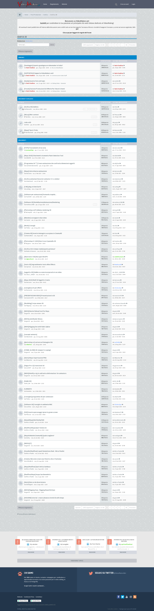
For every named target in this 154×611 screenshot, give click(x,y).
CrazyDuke (117, 428)
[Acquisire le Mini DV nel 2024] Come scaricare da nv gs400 (32, 540)
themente (29, 290)
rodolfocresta (119, 257)
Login (133, 4)
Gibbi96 (28, 158)
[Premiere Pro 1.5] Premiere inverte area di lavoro (62, 540)
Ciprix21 (28, 267)
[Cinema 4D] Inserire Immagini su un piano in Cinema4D (43, 233)
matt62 (116, 81)
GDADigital (29, 484)
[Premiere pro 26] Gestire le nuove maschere (124, 540)
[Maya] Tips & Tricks (31, 130)
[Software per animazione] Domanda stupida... (40, 194)
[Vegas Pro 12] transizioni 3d (34, 366)
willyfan (116, 163)
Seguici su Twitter (110, 572)
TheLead (117, 115)
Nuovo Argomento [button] (26, 51)
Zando (28, 220)
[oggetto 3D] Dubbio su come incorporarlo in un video (43, 272)
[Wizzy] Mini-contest (31, 115)
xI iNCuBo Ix (29, 461)
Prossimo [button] (132, 45)
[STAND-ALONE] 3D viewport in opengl (37, 350)
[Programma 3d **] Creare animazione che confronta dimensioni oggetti (49, 163)
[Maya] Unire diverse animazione (35, 171)
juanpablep (30, 150)
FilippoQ (28, 306)
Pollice (28, 228)
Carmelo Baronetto (32, 166)
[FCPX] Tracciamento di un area (35, 148)
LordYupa (117, 249)
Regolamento (54, 4)
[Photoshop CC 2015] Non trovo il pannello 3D (40, 241)
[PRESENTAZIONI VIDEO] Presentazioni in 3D (39, 296)
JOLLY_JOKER (30, 274)
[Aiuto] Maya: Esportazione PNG (35, 358)
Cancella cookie (112, 609)
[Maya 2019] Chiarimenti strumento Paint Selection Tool (43, 156)
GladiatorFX (118, 412)
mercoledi (117, 148)
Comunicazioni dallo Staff (59, 75)
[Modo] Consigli (29, 226)
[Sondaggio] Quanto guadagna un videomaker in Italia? (43, 65)
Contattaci (39, 597)
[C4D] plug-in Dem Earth (32, 187)
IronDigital (117, 436)
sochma (28, 407)
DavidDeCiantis (119, 420)
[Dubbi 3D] (27, 381)
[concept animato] (30, 334)
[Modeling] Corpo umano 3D (34, 303)
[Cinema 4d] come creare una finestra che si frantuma (42, 459)
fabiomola (29, 337)
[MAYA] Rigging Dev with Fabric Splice (37, 327)
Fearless (117, 241)
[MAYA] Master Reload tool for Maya (36, 311)
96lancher (29, 360)
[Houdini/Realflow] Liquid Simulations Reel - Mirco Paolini (44, 451)
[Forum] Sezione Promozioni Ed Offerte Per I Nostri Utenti (44, 89)
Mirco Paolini (30, 422)
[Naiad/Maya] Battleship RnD (34, 420)
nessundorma (118, 334)
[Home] (19, 15)
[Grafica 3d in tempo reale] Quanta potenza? (39, 249)
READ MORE (31, 552)
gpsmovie (117, 366)
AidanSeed (29, 181)
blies (29, 117)
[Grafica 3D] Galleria (31, 107)
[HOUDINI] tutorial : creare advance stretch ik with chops (44, 498)
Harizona (29, 173)
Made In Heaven (31, 251)
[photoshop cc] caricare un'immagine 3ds (38, 342)
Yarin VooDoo (30, 68)
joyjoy (116, 122)
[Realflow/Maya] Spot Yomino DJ (35, 428)
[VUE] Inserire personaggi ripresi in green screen (41, 412)
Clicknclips (118, 288)
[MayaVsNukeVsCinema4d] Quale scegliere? (39, 436)
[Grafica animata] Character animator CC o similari (42, 179)
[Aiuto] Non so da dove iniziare (35, 482)
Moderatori (29, 41)
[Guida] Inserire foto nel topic (34, 81)
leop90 (30, 212)
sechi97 (28, 368)
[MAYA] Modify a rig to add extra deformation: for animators (45, 373)
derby (28, 438)
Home (45, 4)
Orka (115, 107)
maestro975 (30, 298)
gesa (29, 243)
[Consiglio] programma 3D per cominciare (38, 397)
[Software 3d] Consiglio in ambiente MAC (38, 404)
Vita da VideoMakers (57, 68)
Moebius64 (117, 264)
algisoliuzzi (30, 259)
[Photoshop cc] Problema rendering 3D (37, 210)
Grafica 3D (22, 37)
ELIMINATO (28, 389)
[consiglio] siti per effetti (33, 288)
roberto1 (29, 344)
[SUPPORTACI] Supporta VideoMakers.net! (39, 73)
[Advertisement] (77, 525)
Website (64, 4)
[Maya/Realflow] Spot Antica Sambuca (37, 467)
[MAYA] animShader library (33, 319)
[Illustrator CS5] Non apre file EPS (36, 257)
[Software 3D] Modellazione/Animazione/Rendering (42, 202)
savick (116, 459)
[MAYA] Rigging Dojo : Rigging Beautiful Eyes (39, 490)
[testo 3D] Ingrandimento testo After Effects (39, 264)
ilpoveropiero (118, 319)
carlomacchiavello (120, 303)
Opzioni (78, 507)
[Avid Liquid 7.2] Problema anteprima (93, 539)
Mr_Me (28, 383)
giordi (28, 313)
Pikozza (28, 414)
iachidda (117, 342)
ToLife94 (28, 197)
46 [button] (126, 45)
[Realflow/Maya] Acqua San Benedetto (37, 474)
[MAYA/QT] (28, 443)
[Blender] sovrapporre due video (35, 218)
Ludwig (28, 189)
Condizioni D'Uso (29, 597)
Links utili (27, 122)
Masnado (29, 109)
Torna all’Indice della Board (26, 514)
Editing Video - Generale (59, 83)
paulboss (117, 194)
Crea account (124, 4)
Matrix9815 (29, 236)
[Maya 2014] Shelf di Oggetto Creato (37, 280)
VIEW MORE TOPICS (77, 561)
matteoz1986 (30, 204)
